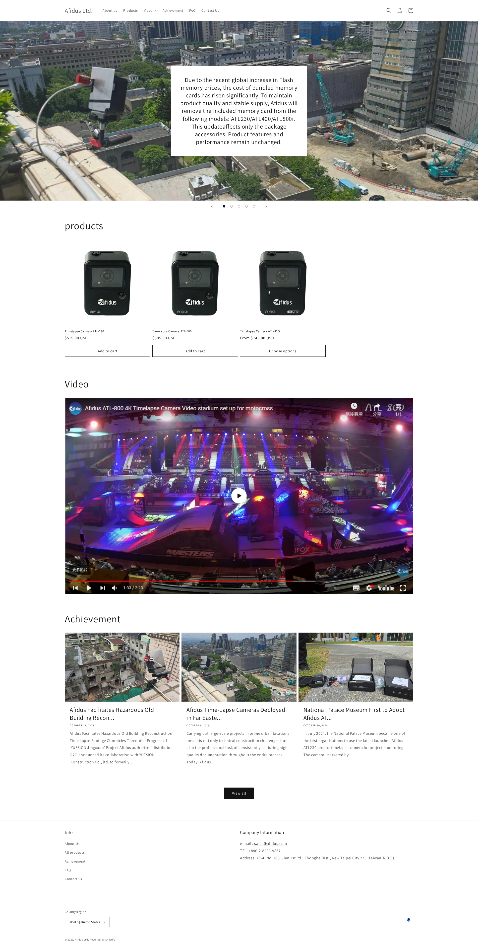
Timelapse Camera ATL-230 (84, 331)
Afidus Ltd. (82, 939)
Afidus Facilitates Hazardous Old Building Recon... (112, 713)
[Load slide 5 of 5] (254, 206)
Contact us (73, 879)
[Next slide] (266, 206)
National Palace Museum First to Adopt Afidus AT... (354, 713)
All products (75, 852)
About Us (72, 843)
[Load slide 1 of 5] (224, 206)
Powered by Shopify (102, 939)
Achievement (75, 861)
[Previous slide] (211, 206)
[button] (150, 10)
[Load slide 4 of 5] (246, 206)
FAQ (68, 870)
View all (239, 793)
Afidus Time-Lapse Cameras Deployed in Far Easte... (235, 713)
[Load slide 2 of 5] (231, 206)
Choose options (283, 351)
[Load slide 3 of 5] (239, 206)
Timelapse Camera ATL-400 (171, 331)
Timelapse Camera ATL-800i (260, 331)
